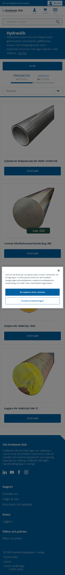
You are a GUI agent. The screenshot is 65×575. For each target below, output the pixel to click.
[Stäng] (58, 270)
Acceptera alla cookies (32, 292)
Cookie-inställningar (32, 300)
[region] (33, 287)
